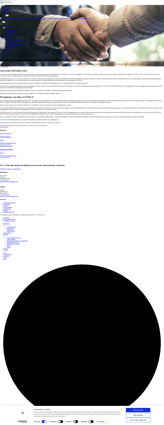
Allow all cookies (138, 410)
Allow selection (138, 415)
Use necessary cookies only (138, 420)
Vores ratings (10, 32)
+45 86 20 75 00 (4, 194)
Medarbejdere (7, 36)
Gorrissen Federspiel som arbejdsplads (17, 43)
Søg (2, 2)
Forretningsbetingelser (9, 202)
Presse (5, 12)
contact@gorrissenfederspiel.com (9, 181)
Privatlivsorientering (8, 212)
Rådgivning (6, 26)
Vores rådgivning (11, 29)
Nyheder (5, 51)
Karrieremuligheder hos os (14, 40)
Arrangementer (7, 8)
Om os (5, 7)
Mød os (9, 49)
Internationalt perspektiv (13, 46)
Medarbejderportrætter (13, 45)
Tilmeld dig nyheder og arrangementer (10, 169)
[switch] (60, 421)
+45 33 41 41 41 (4, 180)
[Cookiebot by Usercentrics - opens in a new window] (22, 421)
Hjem (1, 55)
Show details (100, 421)
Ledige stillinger (11, 42)
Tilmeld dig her (4, 127)
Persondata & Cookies (9, 221)
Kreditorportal (7, 209)
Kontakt (5, 53)
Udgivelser (6, 10)
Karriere (5, 37)
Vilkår (8, 48)
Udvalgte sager (11, 34)
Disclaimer (6, 217)
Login (5, 13)
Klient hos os (10, 31)
